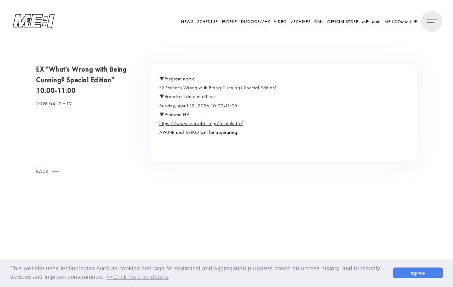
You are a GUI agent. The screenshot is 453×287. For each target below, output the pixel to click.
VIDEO (280, 21)
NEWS (187, 21)
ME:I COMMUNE (400, 21)
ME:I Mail (371, 21)
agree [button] (418, 273)
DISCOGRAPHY (255, 21)
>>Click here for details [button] (137, 277)
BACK (42, 171)
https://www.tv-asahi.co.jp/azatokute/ (201, 123)
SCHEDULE (207, 21)
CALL (318, 21)
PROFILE (229, 21)
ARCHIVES (300, 21)
